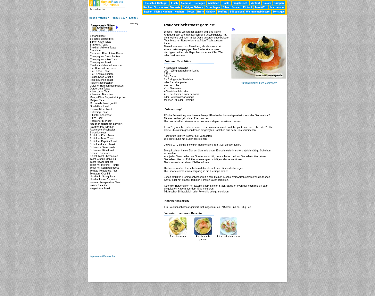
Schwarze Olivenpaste (102, 147)
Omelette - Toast (99, 106)
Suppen (279, 3)
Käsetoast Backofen (101, 94)
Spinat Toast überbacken (104, 156)
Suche (93, 17)
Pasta (226, 3)
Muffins (222, 11)
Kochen (148, 7)
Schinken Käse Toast (102, 135)
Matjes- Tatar (97, 100)
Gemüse (186, 3)
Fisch (174, 3)
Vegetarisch (240, 3)
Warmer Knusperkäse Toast (105, 182)
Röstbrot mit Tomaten (102, 126)
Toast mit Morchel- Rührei (104, 164)
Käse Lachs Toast (100, 91)
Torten (191, 11)
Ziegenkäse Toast (100, 188)
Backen (148, 11)
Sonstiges (278, 11)
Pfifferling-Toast (99, 112)
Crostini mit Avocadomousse (106, 65)
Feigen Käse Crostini (101, 76)
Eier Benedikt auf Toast (103, 68)
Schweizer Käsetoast (102, 150)
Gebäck (210, 11)
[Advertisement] (209, 247)
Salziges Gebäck (193, 7)
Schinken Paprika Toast (103, 141)
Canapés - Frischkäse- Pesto (106, 53)
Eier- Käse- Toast (100, 71)
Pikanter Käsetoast (101, 115)
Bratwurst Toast (99, 44)
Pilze (226, 7)
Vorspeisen (161, 7)
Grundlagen (213, 7)
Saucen (235, 7)
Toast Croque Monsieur (103, 158)
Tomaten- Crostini (100, 173)
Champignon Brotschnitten (105, 56)
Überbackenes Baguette (103, 179)
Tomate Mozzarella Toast (104, 170)
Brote (200, 11)
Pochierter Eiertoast (101, 120)
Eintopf (247, 7)
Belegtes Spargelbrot (101, 38)
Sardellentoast (178, 236)
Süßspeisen (237, 11)
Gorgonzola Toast (100, 88)
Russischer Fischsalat (102, 129)
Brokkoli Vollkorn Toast (103, 47)
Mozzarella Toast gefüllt (103, 103)
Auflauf (255, 3)
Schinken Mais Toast (102, 138)
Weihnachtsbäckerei (258, 11)
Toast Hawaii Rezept (101, 161)
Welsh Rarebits (98, 185)
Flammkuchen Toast (101, 79)
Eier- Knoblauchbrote (101, 73)
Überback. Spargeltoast (103, 176)
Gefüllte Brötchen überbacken (106, 85)
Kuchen (179, 11)
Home (103, 17)
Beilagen (200, 3)
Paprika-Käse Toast (101, 109)
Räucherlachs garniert (203, 238)
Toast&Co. (261, 7)
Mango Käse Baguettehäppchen (108, 97)
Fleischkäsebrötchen (101, 82)
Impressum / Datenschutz (103, 256)
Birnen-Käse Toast (100, 41)
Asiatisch (213, 3)
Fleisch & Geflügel (156, 3)
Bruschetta (96, 50)
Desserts (175, 7)
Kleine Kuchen (163, 11)
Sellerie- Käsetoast (100, 153)
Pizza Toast (96, 117)
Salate (267, 3)
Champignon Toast (100, 62)
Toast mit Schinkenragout (104, 167)
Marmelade (277, 7)
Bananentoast (97, 35)
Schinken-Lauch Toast (102, 144)
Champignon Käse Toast (104, 59)
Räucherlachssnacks (228, 236)
